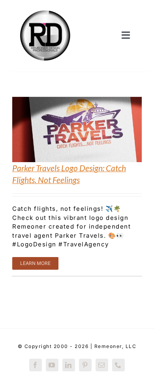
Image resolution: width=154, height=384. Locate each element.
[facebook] (35, 365)
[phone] (118, 365)
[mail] (102, 365)
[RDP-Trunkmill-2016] (45, 9)
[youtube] (52, 365)
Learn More (35, 263)
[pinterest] (85, 365)
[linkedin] (68, 365)
